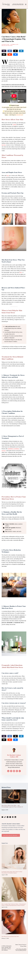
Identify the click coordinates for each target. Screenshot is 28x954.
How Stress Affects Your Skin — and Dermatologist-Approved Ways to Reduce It (12, 806)
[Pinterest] (12, 817)
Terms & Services (22, 944)
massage (4, 450)
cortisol (14, 124)
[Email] (4, 51)
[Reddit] (9, 54)
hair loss (4, 145)
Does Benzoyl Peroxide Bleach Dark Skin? (10, 936)
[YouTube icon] (17, 771)
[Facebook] (9, 51)
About (16, 944)
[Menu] (25, 4)
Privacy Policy (23, 946)
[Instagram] (10, 817)
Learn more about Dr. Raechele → (10, 835)
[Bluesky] (15, 54)
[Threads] (15, 51)
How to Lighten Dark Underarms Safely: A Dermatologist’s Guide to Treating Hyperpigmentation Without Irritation (14, 904)
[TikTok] (5, 817)
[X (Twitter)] (4, 54)
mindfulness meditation (13, 448)
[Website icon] (11, 771)
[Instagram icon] (14, 771)
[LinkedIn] (21, 51)
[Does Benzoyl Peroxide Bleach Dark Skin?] (14, 922)
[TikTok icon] (20, 771)
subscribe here (19, 115)
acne (8, 175)
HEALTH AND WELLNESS (7, 45)
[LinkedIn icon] (8, 771)
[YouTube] (7, 817)
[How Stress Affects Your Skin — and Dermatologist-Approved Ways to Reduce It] (14, 796)
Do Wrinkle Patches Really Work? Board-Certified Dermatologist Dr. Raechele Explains (12, 872)
